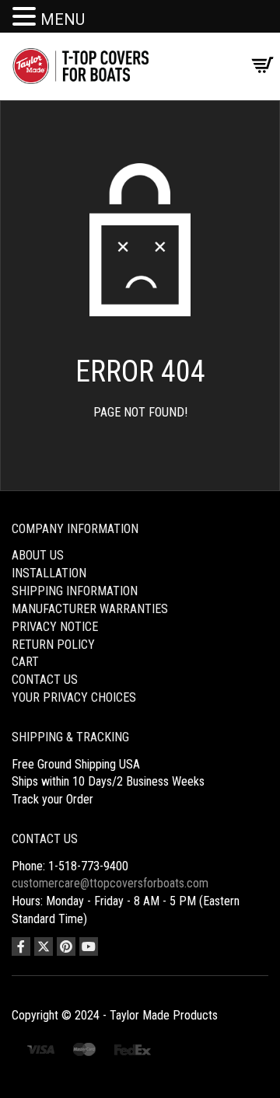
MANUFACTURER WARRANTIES (90, 608)
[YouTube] (88, 946)
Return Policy (53, 644)
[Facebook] (21, 946)
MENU (62, 19)
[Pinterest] (66, 946)
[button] (26, 17)
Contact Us (45, 679)
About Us (38, 555)
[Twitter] (43, 946)
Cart (25, 661)
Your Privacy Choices (74, 697)
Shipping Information (75, 591)
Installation (49, 573)
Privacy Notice (55, 626)
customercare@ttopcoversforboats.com (110, 883)
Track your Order (52, 799)
